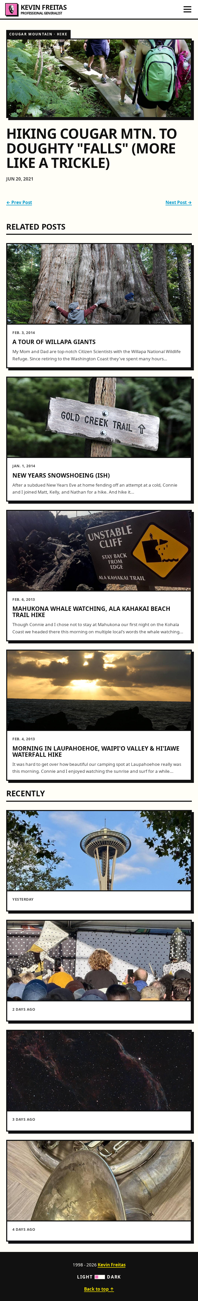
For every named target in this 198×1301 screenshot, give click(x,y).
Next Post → (179, 202)
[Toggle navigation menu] (187, 9)
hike (62, 34)
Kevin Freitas (112, 1265)
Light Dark (99, 1277)
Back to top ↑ (99, 1289)
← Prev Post (19, 202)
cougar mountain (31, 34)
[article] (99, 305)
